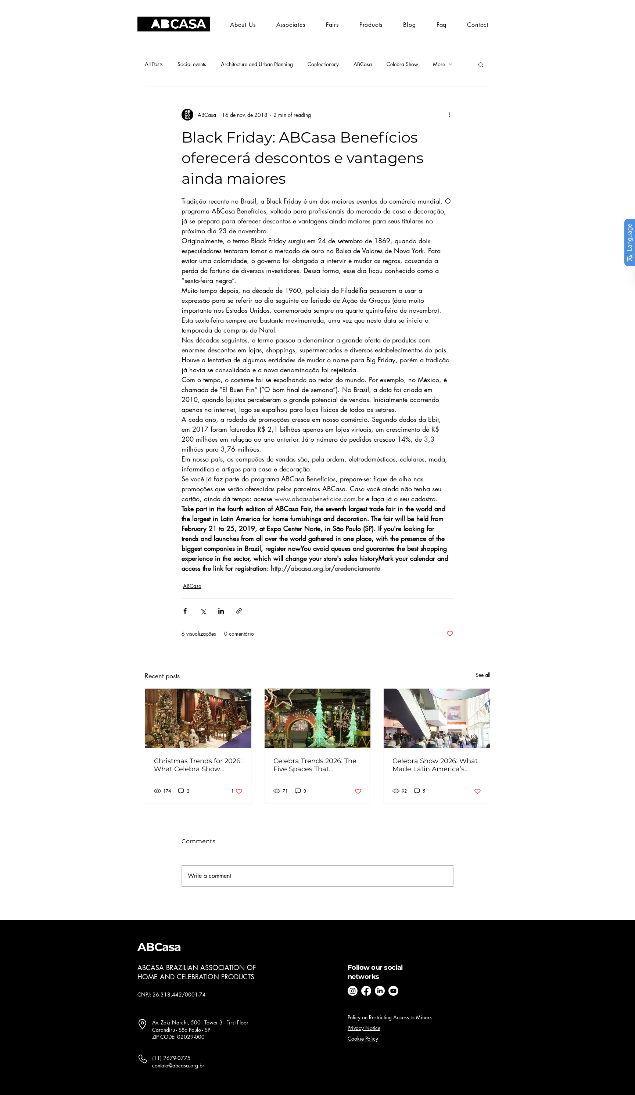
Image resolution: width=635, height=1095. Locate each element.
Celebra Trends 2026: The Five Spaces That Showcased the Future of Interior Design (314, 765)
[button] (332, 24)
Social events (191, 64)
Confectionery (323, 64)
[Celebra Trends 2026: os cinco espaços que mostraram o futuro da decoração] (318, 718)
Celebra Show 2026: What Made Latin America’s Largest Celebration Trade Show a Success (435, 765)
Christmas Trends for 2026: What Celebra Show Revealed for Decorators (198, 765)
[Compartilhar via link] (239, 610)
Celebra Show (402, 64)
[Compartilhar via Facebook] (185, 610)
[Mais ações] (449, 114)
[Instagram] (353, 991)
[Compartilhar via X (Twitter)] (203, 610)
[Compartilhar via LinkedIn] (221, 610)
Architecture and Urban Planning (257, 64)
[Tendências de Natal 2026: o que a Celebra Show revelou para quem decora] (198, 718)
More (439, 64)
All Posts (154, 64)
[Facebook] (366, 991)
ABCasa (363, 64)
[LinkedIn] (380, 991)
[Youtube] (393, 991)
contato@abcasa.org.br (178, 1065)
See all (483, 674)
